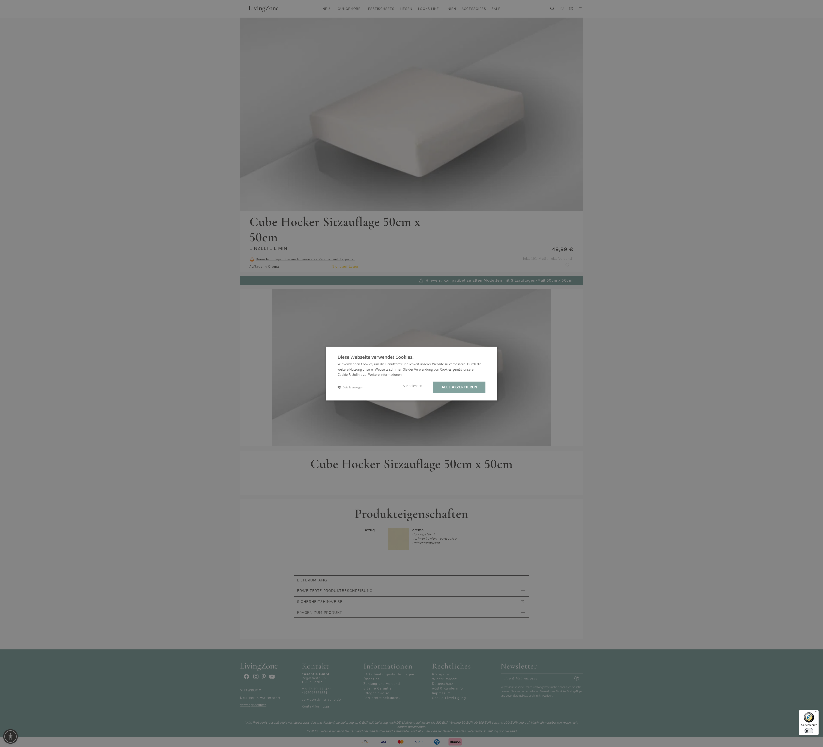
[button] (350, 387)
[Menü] (816, 712)
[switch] (809, 730)
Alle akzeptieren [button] (459, 387)
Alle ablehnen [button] (412, 386)
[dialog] (411, 373)
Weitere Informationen (385, 375)
